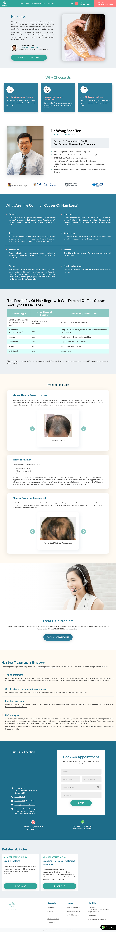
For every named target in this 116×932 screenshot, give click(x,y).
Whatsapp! (88, 829)
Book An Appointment (105, 3)
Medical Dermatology (73, 907)
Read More (20, 886)
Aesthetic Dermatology (74, 911)
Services (37, 4)
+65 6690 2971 (19, 797)
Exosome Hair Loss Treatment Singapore (59, 862)
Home (22, 4)
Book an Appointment (29, 58)
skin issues (62, 105)
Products (50, 4)
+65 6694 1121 (59, 629)
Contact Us (51, 922)
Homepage (50, 907)
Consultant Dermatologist (31, 47)
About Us (29, 4)
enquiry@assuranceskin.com (24, 805)
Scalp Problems (12, 860)
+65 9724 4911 (19, 801)
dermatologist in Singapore (46, 667)
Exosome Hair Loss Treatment (16, 707)
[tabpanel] (20, 872)
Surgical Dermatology (73, 915)
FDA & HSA (104, 100)
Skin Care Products (53, 919)
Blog (43, 4)
